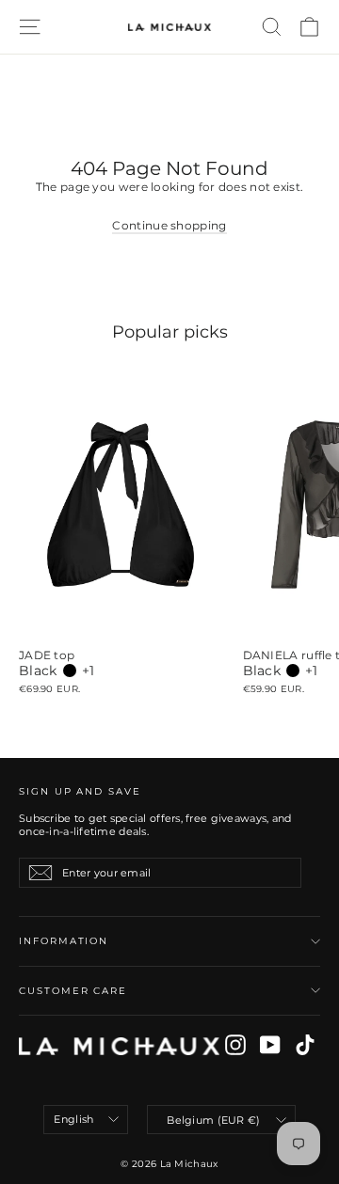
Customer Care (73, 991)
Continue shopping (169, 225)
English (73, 1119)
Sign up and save (80, 791)
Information (63, 941)
